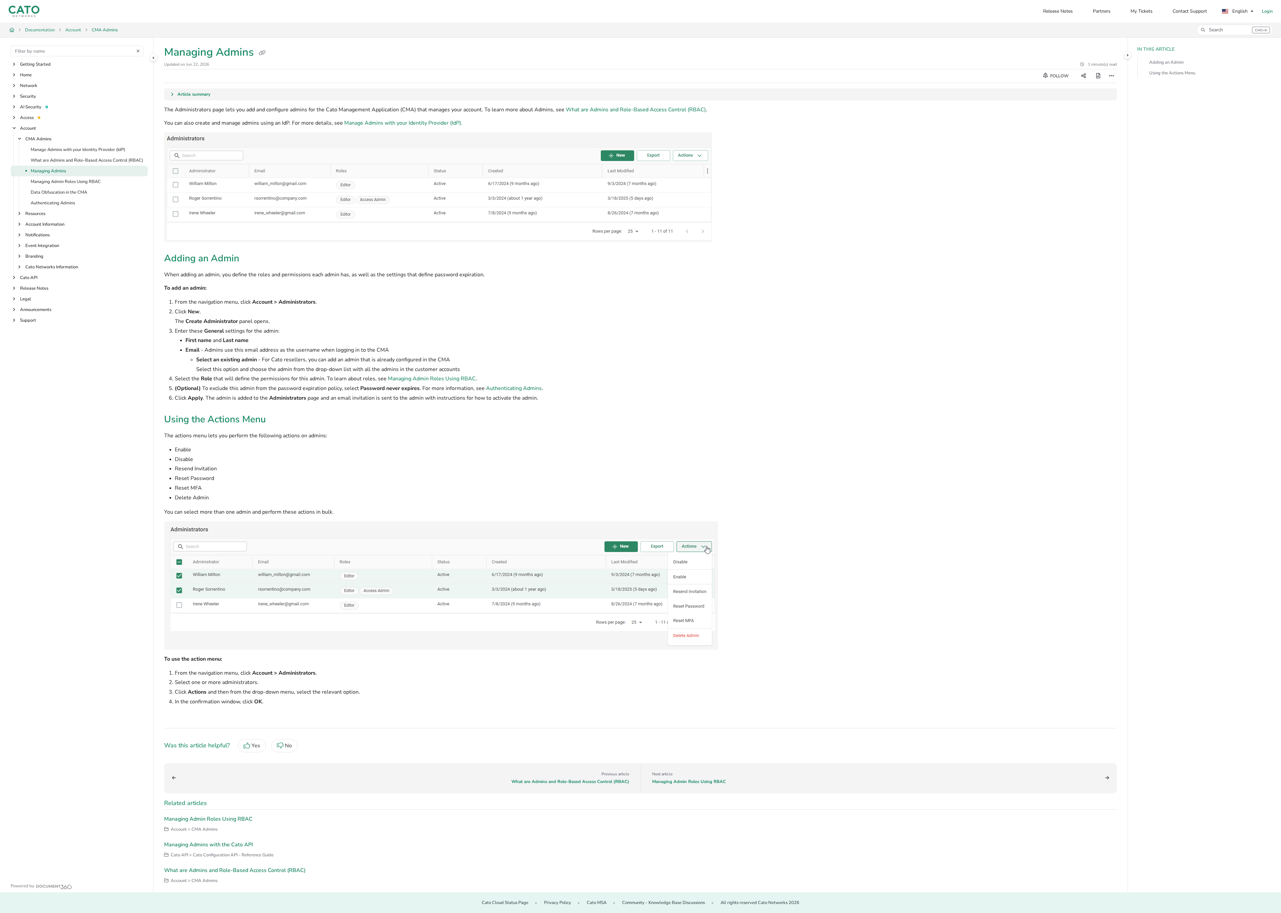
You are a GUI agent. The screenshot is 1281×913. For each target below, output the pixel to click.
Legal (25, 299)
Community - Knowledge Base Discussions (663, 903)
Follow (1059, 76)
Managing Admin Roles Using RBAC (66, 182)
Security (28, 96)
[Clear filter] (138, 51)
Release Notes (34, 288)
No (288, 745)
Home (26, 75)
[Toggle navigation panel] (153, 58)
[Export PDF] (1098, 76)
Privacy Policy (557, 903)
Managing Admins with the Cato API (208, 844)
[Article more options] (1111, 76)
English (1239, 11)
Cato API (28, 278)
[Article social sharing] (1083, 76)
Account (73, 30)
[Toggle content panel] (1128, 55)
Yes (256, 745)
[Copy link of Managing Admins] (262, 53)
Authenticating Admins (53, 203)
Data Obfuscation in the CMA (59, 192)
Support (28, 320)
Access (27, 118)
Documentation (40, 30)
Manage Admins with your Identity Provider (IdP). (403, 123)
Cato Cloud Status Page (505, 903)
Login (1267, 11)
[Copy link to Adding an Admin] (250, 259)
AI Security (30, 107)
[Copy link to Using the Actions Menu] (276, 420)
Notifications (37, 235)
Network (28, 86)
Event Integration (42, 246)
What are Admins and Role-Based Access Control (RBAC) (87, 160)
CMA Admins (105, 30)
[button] (1235, 30)
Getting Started (35, 64)
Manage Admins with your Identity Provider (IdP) (78, 150)
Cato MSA (596, 903)
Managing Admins (48, 171)
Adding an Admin (1166, 62)
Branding (34, 256)
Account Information (44, 224)
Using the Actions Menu (1172, 73)
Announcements (35, 310)
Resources (35, 214)
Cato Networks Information (51, 267)
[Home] (24, 11)
